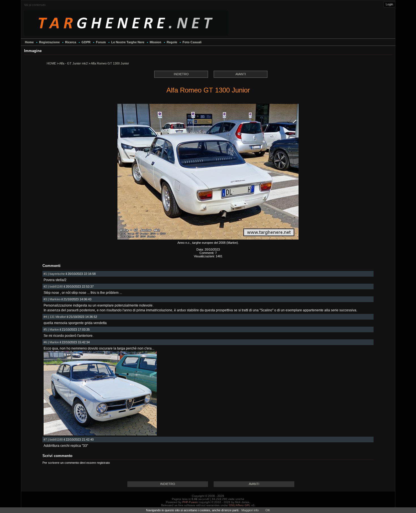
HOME (51, 63)
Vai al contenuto (35, 5)
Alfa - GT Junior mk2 (73, 63)
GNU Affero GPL (239, 505)
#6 (45, 342)
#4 (45, 316)
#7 (45, 439)
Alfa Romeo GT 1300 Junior (110, 63)
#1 (45, 273)
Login (389, 4)
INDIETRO (181, 74)
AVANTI (240, 74)
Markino (55, 299)
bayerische (57, 273)
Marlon (54, 329)
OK (267, 510)
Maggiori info (250, 510)
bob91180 (56, 286)
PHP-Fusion (190, 502)
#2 (45, 286)
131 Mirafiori (58, 316)
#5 (45, 329)
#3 (45, 299)
